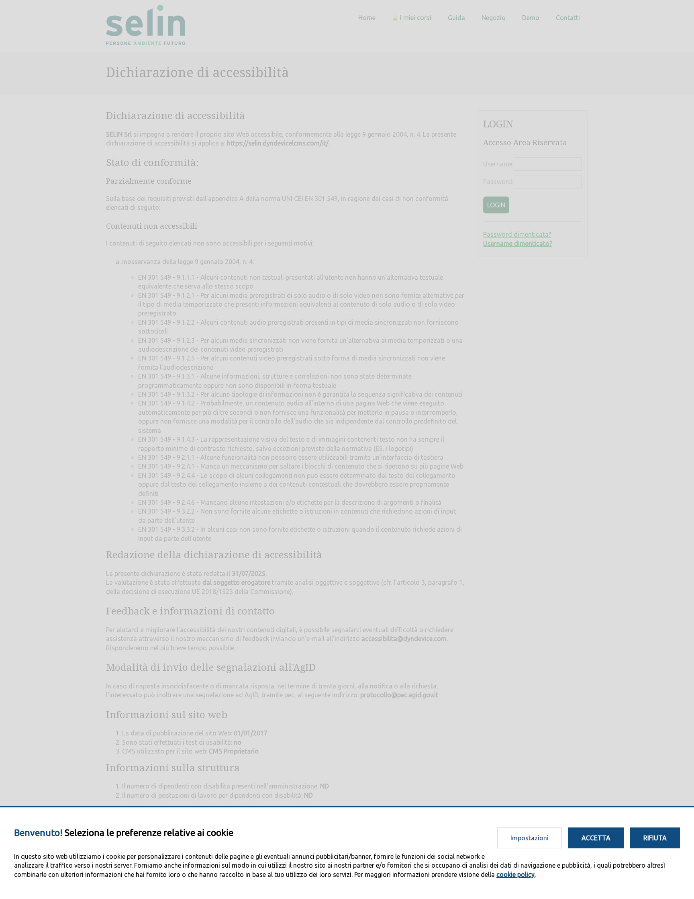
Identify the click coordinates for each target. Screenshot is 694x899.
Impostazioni (529, 838)
